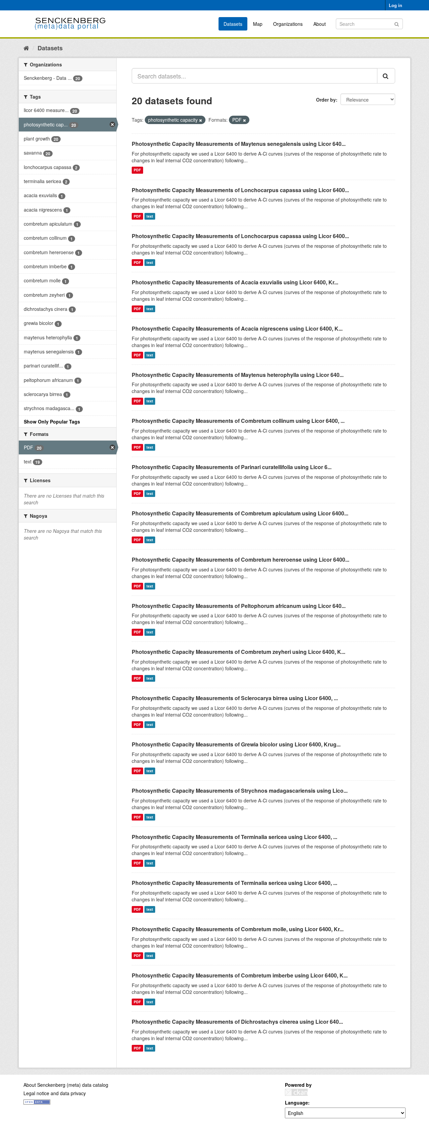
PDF (137, 170)
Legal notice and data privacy (54, 1093)
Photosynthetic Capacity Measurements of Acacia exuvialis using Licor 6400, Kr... (235, 282)
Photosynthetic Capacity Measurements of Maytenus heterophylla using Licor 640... (238, 375)
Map (257, 23)
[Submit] (397, 23)
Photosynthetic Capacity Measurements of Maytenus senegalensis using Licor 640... (239, 144)
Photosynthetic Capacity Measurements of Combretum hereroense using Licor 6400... (240, 559)
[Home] (26, 47)
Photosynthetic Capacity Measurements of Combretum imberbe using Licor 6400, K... (240, 975)
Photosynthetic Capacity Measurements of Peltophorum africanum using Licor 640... (239, 606)
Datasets (233, 23)
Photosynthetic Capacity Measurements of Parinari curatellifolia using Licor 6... (231, 467)
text (149, 216)
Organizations (288, 23)
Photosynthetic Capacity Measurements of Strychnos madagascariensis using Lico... (240, 790)
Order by (326, 99)
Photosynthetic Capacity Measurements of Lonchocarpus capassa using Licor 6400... (240, 190)
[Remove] (200, 120)
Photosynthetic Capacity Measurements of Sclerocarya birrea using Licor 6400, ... (235, 698)
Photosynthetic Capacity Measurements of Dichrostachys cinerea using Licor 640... (237, 1021)
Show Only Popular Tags (52, 421)
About (319, 23)
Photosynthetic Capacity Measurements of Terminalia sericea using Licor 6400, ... (234, 837)
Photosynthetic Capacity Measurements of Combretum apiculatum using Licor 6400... (240, 513)
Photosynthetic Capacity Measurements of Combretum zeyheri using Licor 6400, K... (238, 652)
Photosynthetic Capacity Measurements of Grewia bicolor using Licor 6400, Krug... (236, 744)
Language (296, 1102)
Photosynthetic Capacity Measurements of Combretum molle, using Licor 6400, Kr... (238, 929)
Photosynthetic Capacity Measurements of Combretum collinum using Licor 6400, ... (238, 421)
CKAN (296, 1092)
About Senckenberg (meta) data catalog (65, 1084)
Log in (395, 5)
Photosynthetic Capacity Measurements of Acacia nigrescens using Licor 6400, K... (237, 328)
